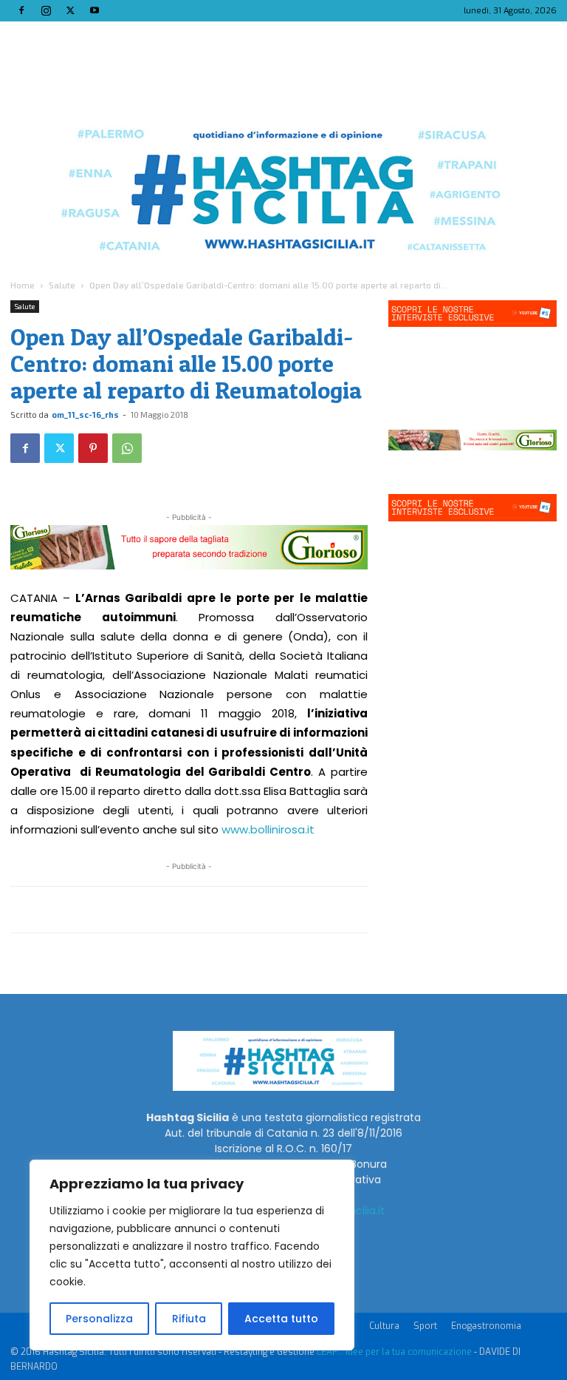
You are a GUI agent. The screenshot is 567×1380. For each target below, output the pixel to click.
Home (22, 285)
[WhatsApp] (127, 448)
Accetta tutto (281, 1318)
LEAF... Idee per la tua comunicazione (394, 1352)
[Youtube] (94, 10)
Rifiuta (189, 1318)
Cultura (384, 1326)
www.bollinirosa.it (268, 829)
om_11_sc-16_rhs (85, 414)
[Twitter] (70, 10)
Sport (425, 1326)
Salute (62, 285)
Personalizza (99, 1318)
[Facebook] (21, 10)
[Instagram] (46, 10)
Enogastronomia (486, 1326)
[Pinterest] (93, 448)
